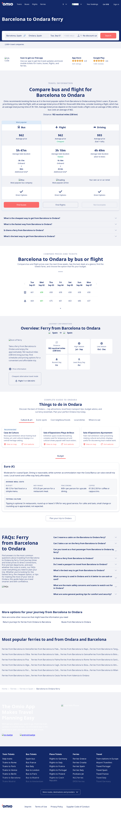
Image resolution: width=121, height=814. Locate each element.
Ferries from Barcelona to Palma (45, 659)
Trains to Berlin (9, 774)
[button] (56, 35)
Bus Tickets (31, 754)
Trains (19, 4)
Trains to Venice (9, 770)
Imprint (28, 806)
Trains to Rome (9, 762)
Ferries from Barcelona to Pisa (15, 659)
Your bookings (92, 4)
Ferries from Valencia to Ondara (74, 675)
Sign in (116, 4)
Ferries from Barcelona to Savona (17, 675)
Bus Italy (30, 766)
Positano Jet (78, 774)
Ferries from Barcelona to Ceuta (45, 675)
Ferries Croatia (79, 762)
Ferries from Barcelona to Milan (104, 670)
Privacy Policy (57, 806)
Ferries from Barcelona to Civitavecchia (48, 670)
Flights (34, 4)
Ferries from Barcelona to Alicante (75, 670)
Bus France (31, 762)
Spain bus (30, 758)
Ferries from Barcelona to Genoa (75, 654)
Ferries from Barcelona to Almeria (105, 665)
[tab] (26, 420)
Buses (27, 4)
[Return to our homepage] (9, 4)
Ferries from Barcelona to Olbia (16, 654)
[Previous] (24, 284)
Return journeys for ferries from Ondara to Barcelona (27, 622)
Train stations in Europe (107, 758)
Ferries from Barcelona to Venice (16, 649)
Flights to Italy (56, 762)
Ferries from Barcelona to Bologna (105, 654)
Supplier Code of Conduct (78, 806)
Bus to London (32, 770)
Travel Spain (102, 770)
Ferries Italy (78, 770)
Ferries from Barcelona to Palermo (46, 649)
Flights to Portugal (58, 770)
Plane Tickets (55, 754)
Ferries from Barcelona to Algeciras (17, 665)
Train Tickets (8, 754)
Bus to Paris (31, 774)
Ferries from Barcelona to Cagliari (46, 665)
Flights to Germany (58, 758)
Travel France (102, 774)
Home (4, 688)
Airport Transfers (104, 762)
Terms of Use (41, 806)
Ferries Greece (79, 758)
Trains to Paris (9, 766)
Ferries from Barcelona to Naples (75, 649)
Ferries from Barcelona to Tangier (105, 649)
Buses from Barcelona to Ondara (76, 622)
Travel (99, 754)
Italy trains (7, 758)
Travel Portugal (103, 766)
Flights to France (57, 766)
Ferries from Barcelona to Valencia (46, 654)
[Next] (96, 284)
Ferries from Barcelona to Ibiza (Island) (77, 665)
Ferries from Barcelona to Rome (74, 659)
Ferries (43, 4)
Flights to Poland (57, 774)
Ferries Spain (79, 766)
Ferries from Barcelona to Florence (17, 670)
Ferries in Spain (26, 688)
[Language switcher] (77, 4)
